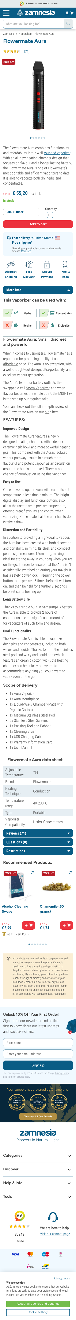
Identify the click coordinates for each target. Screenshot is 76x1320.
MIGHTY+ (65, 393)
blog (48, 412)
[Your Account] (67, 12)
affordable (10, 364)
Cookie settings (38, 1312)
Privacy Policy (62, 1073)
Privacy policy (62, 1278)
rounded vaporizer (57, 153)
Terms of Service (16, 1076)
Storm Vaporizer (37, 388)
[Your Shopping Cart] (72, 12)
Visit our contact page (55, 1234)
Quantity (51, 209)
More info (26, 251)
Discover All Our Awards (38, 1116)
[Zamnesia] (36, 12)
